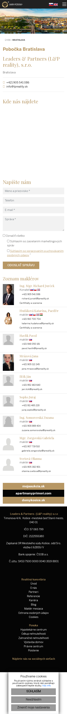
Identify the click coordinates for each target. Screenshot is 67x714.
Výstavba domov (33, 642)
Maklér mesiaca (33, 608)
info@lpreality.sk (17, 86)
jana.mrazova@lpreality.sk (35, 368)
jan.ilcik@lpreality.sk (31, 389)
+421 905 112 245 (30, 364)
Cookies (33, 617)
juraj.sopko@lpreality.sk (33, 410)
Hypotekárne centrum (33, 629)
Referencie (33, 596)
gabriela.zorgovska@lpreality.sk (37, 450)
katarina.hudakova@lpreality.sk (37, 323)
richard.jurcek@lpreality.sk (35, 298)
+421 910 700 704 (31, 319)
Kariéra (33, 600)
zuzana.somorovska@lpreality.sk (38, 430)
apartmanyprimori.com (33, 493)
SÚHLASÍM (33, 691)
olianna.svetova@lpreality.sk (36, 471)
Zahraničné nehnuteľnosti (33, 638)
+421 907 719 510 (30, 446)
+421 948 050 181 (30, 344)
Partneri (33, 592)
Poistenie (33, 650)
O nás (33, 588)
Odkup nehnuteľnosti (33, 633)
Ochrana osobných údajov (33, 613)
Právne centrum (33, 646)
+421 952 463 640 (30, 385)
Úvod (7, 40)
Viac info (46, 686)
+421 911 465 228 (30, 405)
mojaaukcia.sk (33, 486)
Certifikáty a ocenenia (31, 303)
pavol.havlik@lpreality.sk (34, 348)
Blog (33, 604)
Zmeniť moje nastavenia (33, 707)
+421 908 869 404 (31, 426)
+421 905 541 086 (17, 82)
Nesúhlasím (33, 699)
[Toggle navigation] (63, 4)
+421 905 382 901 (30, 467)
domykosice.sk (33, 500)
